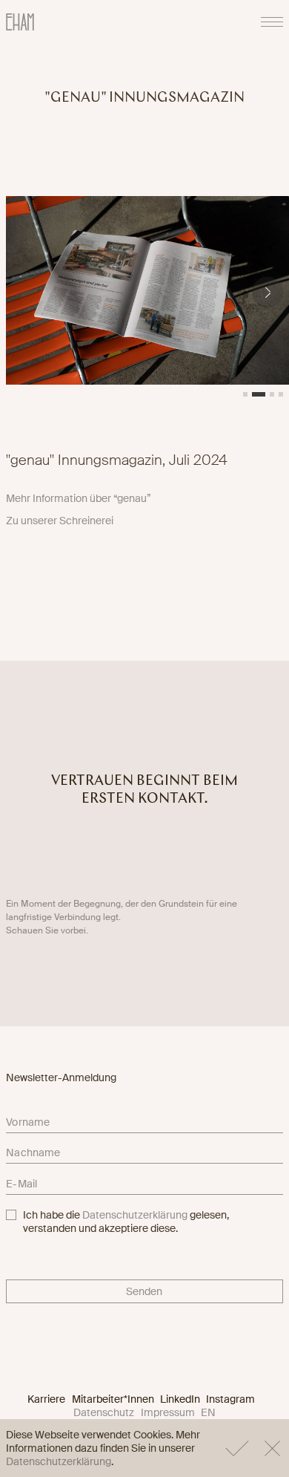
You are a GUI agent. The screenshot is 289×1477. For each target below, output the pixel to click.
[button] (267, 292)
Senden (144, 1291)
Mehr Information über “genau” (78, 498)
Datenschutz (103, 1412)
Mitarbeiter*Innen (113, 1399)
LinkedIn (180, 1399)
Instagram (230, 1399)
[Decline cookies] (272, 1448)
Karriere (46, 1399)
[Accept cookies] (237, 1448)
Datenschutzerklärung (134, 1215)
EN (208, 1412)
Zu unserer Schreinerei (59, 520)
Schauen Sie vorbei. (47, 930)
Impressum (168, 1412)
